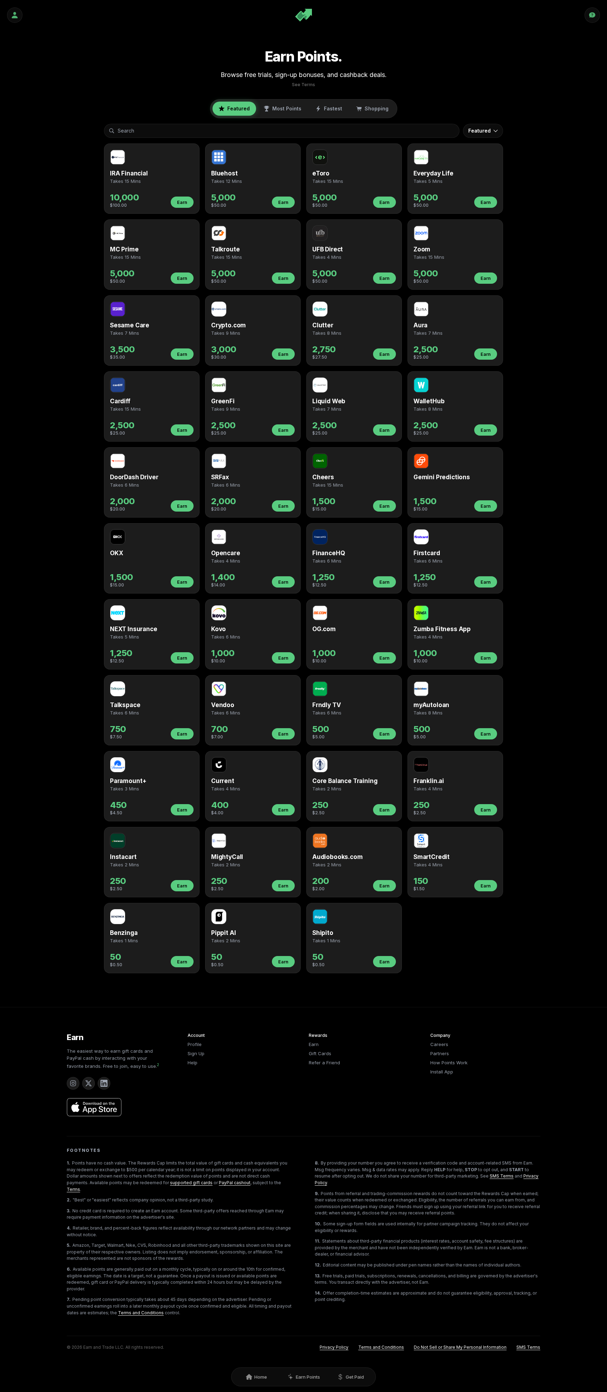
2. (69, 1199)
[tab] (234, 109)
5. (69, 1245)
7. (69, 1299)
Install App (441, 1072)
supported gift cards (191, 1182)
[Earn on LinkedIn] (104, 1083)
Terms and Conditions (141, 1312)
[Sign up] (14, 15)
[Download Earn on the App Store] (94, 1107)
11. (317, 1241)
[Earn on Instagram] (73, 1083)
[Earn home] (303, 15)
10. (318, 1223)
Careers (439, 1044)
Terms (73, 1189)
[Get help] (592, 15)
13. (318, 1275)
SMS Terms (502, 1176)
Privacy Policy (334, 1347)
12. (318, 1265)
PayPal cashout (234, 1182)
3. (69, 1210)
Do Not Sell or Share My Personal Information (460, 1347)
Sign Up (196, 1053)
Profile (195, 1044)
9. (317, 1193)
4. (69, 1228)
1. (68, 1163)
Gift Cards (320, 1053)
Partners (439, 1053)
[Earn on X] (88, 1083)
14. (318, 1293)
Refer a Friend (324, 1062)
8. (317, 1163)
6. (69, 1269)
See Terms (303, 84)
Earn (182, 202)
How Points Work (449, 1062)
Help (192, 1062)
